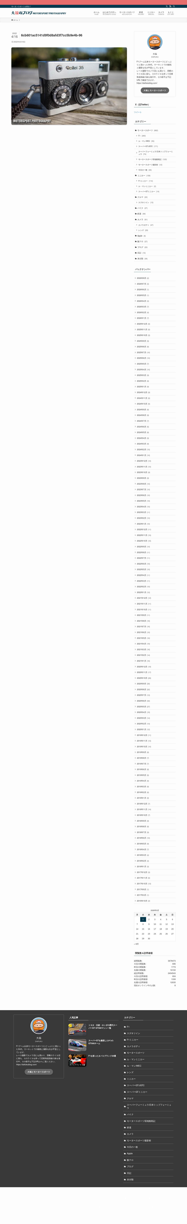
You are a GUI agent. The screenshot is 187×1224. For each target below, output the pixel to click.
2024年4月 (143, 438)
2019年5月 (143, 775)
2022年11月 (144, 535)
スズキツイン (145, 202)
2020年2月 (143, 723)
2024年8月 (143, 415)
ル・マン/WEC (146, 141)
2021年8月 (143, 620)
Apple (141, 235)
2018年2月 (143, 860)
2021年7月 (143, 626)
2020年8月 (143, 689)
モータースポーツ (147, 130)
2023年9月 (143, 478)
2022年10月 (144, 540)
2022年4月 (143, 575)
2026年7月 (143, 283)
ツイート (138, 112)
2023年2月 (143, 518)
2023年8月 (143, 483)
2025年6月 (143, 358)
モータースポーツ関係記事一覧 (57, 1198)
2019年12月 (144, 735)
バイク (142, 208)
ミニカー (143, 175)
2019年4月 (143, 780)
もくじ (163, 1195)
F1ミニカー (145, 181)
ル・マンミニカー (147, 186)
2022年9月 (143, 546)
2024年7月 (143, 420)
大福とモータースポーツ (155, 90)
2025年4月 (143, 369)
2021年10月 (144, 609)
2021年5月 (143, 638)
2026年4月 (143, 301)
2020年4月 (143, 712)
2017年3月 (143, 895)
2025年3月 (143, 375)
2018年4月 (143, 849)
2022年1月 (143, 592)
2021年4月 (143, 643)
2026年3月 (143, 306)
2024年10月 (143, 403)
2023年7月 (143, 489)
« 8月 (136, 943)
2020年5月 (143, 706)
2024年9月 (143, 409)
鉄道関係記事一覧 (93, 1198)
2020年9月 (143, 683)
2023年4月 (143, 506)
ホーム (24, 1195)
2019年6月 (143, 769)
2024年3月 (143, 443)
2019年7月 (143, 763)
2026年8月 (143, 278)
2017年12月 (143, 872)
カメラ (142, 219)
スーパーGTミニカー (148, 191)
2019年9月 (143, 752)
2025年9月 (143, 341)
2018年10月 (143, 815)
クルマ (142, 197)
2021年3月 (143, 649)
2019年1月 (143, 797)
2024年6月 (143, 426)
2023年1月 (143, 523)
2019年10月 (144, 746)
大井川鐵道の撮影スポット (96, 1209)
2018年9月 (143, 820)
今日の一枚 (145, 170)
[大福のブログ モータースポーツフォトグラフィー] (38, 13)
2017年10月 (144, 883)
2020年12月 (144, 666)
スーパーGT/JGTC (148, 146)
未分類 (142, 258)
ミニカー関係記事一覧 (126, 1198)
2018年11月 (144, 809)
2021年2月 (143, 655)
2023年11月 (144, 466)
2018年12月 (143, 803)
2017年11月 (143, 877)
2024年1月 (143, 455)
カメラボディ (145, 225)
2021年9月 (143, 615)
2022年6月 (143, 563)
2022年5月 (143, 569)
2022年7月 (143, 558)
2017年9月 (143, 889)
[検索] (174, 6)
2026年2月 (143, 312)
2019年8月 (143, 757)
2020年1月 (143, 729)
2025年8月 (143, 346)
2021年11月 (144, 603)
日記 (141, 252)
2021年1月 (143, 660)
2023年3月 (143, 512)
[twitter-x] (167, 6)
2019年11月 (144, 740)
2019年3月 (143, 786)
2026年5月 (143, 295)
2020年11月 (144, 672)
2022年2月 (143, 586)
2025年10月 (143, 335)
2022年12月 (144, 529)
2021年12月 (144, 597)
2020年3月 (143, 718)
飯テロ (142, 241)
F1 (142, 135)
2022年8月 (143, 552)
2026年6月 (143, 289)
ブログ (142, 247)
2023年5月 (143, 500)
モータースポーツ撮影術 (150, 164)
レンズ (143, 230)
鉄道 (141, 213)
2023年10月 (143, 472)
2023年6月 (143, 495)
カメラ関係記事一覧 (146, 1198)
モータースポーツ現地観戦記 (152, 159)
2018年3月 (143, 855)
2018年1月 (143, 866)
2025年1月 (143, 386)
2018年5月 (143, 843)
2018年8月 (143, 826)
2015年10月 (143, 900)
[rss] (170, 6)
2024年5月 (143, 432)
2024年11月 (143, 398)
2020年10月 (144, 678)
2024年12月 (143, 392)
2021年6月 (143, 632)
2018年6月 (143, 837)
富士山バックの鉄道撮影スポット (99, 1212)
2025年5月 (143, 363)
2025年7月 (143, 352)
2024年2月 (143, 449)
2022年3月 (143, 580)
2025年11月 (143, 329)
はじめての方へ (36, 1195)
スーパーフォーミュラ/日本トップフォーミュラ (155, 152)
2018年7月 (143, 832)
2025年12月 (143, 323)
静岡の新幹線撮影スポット (96, 1201)
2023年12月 (144, 460)
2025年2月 (143, 380)
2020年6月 (143, 700)
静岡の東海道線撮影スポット (97, 1204)
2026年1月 (143, 318)
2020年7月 (143, 695)
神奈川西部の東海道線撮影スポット (100, 1207)
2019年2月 (143, 792)
